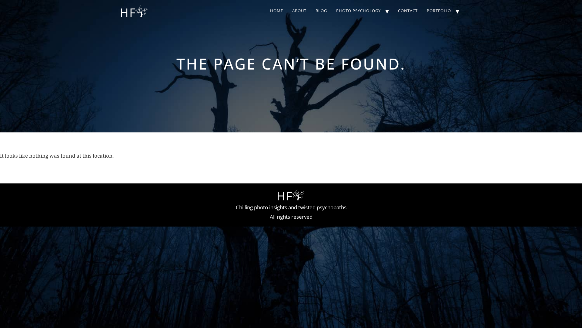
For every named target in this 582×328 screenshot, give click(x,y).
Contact (408, 10)
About (299, 10)
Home (276, 10)
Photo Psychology (358, 10)
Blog (321, 10)
